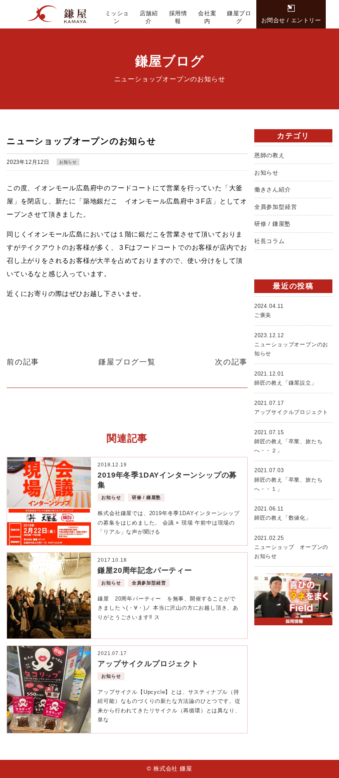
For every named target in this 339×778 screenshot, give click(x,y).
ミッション (117, 17)
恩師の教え (269, 155)
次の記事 (231, 362)
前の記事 (23, 362)
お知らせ (68, 162)
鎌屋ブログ (239, 17)
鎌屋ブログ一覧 (127, 362)
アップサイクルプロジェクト (291, 407)
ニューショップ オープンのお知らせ (291, 547)
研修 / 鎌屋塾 (272, 223)
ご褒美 (269, 310)
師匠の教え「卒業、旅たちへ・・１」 (288, 479)
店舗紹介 (149, 17)
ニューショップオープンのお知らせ (291, 344)
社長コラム (269, 241)
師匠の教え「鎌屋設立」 (285, 378)
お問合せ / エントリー (291, 20)
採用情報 (178, 17)
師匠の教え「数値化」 (282, 513)
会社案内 (207, 17)
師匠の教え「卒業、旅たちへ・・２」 (288, 441)
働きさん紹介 (272, 189)
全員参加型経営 (275, 206)
